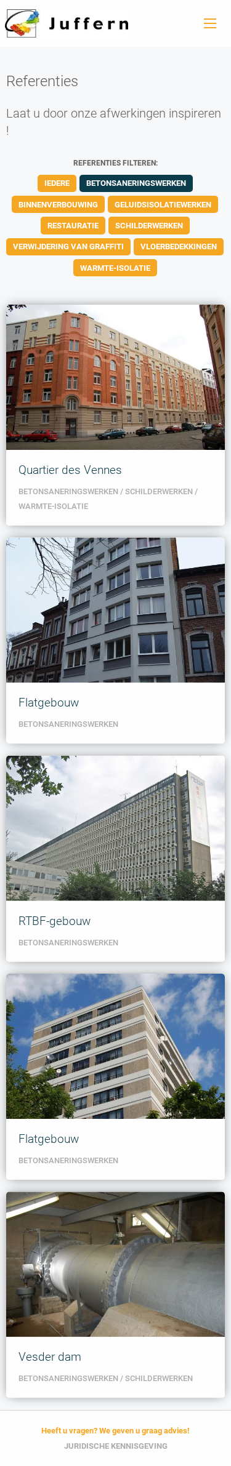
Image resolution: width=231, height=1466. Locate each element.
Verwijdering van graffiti (68, 246)
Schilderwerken (149, 225)
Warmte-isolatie (115, 268)
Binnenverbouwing (58, 204)
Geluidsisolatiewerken (163, 204)
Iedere (57, 183)
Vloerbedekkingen (178, 246)
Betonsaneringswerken (136, 183)
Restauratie (73, 225)
